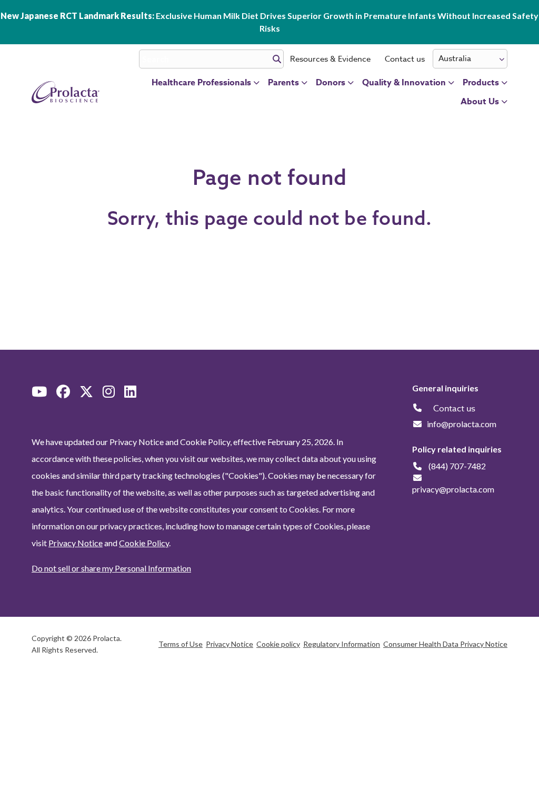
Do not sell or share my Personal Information (111, 568)
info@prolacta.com (461, 424)
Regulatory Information (341, 643)
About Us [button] (480, 101)
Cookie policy (278, 643)
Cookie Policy (144, 543)
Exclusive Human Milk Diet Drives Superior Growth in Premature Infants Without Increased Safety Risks (269, 22)
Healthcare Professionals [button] (201, 82)
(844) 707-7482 (457, 466)
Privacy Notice (75, 543)
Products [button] (481, 82)
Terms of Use (180, 643)
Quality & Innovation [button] (404, 82)
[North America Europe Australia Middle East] (470, 58)
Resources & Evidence (330, 59)
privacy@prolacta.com (453, 489)
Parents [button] (283, 82)
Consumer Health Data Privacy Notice (445, 643)
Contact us (405, 59)
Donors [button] (330, 82)
